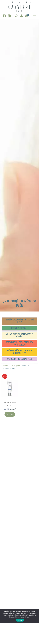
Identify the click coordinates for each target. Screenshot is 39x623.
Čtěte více (9, 414)
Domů (5, 366)
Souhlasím (20, 620)
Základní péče (15, 366)
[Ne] (37, 616)
